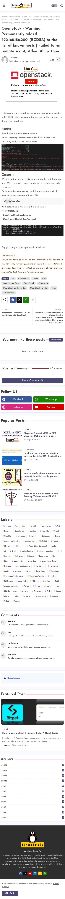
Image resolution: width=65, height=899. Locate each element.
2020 (33, 791)
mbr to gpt (40, 566)
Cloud (35, 279)
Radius (47, 581)
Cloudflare (8, 536)
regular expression (11, 586)
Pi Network (8, 581)
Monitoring (54, 566)
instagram (18, 407)
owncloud (53, 576)
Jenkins (7, 556)
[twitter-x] (25, 873)
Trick (54, 288)
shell (58, 586)
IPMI (60, 551)
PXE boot (35, 581)
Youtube (17, 601)
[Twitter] (19, 300)
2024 (32, 770)
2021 (33, 786)
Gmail (14, 551)
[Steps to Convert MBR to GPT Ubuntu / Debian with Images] (12, 436)
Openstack (43, 283)
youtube (50, 407)
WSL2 (6, 601)
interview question (46, 551)
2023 (33, 775)
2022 (32, 781)
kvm (44, 279)
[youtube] (30, 873)
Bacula (7, 531)
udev (17, 596)
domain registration (12, 541)
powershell (22, 581)
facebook (18, 399)
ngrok (28, 571)
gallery (55, 546)
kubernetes (43, 556)
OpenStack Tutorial (38, 288)
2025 (32, 765)
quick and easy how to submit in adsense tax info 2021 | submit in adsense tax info (42, 455)
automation (23, 279)
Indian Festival (27, 551)
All (13, 279)
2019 (33, 797)
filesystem (8, 546)
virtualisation (14, 17)
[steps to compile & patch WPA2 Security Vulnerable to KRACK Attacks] (12, 497)
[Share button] (33, 300)
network (18, 571)
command (21, 536)
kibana (31, 556)
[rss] (40, 873)
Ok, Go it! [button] (10, 893)
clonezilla (45, 531)
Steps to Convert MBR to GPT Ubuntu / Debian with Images (40, 434)
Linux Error (32, 561)
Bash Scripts (19, 531)
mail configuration (23, 566)
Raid (57, 581)
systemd (25, 591)
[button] (54, 5)
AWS (58, 526)
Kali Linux (19, 556)
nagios (6, 571)
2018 (33, 802)
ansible (34, 526)
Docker (57, 536)
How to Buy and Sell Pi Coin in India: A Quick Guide (30, 733)
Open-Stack (29, 283)
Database (46, 536)
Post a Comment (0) (32, 380)
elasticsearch (30, 541)
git (5, 551)
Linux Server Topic (11, 283)
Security (49, 586)
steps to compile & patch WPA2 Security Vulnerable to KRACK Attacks (41, 495)
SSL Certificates (10, 591)
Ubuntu (58, 591)
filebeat (55, 541)
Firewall (20, 546)
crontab (34, 536)
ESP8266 (43, 541)
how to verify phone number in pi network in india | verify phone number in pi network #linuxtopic (42, 475)
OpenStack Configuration (14, 288)
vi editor (27, 596)
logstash (7, 566)
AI (17, 526)
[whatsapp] (45, 873)
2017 (33, 807)
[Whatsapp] (26, 300)
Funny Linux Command (38, 546)
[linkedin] (35, 873)
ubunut (7, 596)
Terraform (37, 591)
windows (55, 596)
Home (4, 17)
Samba (37, 586)
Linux (6, 561)
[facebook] (20, 873)
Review (26, 586)
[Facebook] (13, 300)
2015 (32, 818)
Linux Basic (18, 561)
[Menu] (4, 6)
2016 (33, 812)
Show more (56, 340)
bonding (33, 531)
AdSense (7, 526)
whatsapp (51, 399)
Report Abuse (13, 678)
